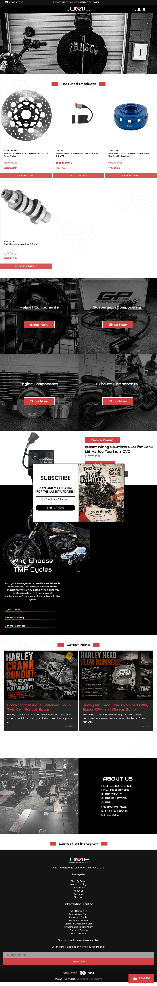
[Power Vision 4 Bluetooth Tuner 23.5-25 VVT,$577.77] (78, 115)
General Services (15, 625)
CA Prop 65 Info (78, 910)
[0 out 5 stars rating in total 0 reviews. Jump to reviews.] (11, 163)
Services (78, 894)
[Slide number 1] (78, 43)
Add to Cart (26, 175)
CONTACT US (16, 2)
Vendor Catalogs (79, 884)
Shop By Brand (78, 881)
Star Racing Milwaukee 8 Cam (20, 244)
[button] (39, 325)
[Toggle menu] (7, 9)
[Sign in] (138, 8)
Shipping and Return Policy (78, 926)
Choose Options (26, 266)
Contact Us (79, 887)
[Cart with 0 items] (143, 8)
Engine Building (14, 617)
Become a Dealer (78, 917)
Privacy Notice (78, 933)
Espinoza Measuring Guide (78, 923)
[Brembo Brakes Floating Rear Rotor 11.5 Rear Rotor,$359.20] (26, 115)
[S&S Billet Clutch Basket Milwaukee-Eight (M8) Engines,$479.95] (131, 115)
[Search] (133, 8)
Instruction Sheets (78, 920)
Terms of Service (78, 930)
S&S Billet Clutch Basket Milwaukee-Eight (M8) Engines (128, 154)
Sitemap (78, 897)
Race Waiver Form (78, 914)
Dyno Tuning (13, 609)
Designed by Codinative (89, 978)
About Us (78, 890)
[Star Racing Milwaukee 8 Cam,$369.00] (26, 206)
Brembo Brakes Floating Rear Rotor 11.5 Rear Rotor (26, 154)
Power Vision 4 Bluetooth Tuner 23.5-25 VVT (77, 154)
